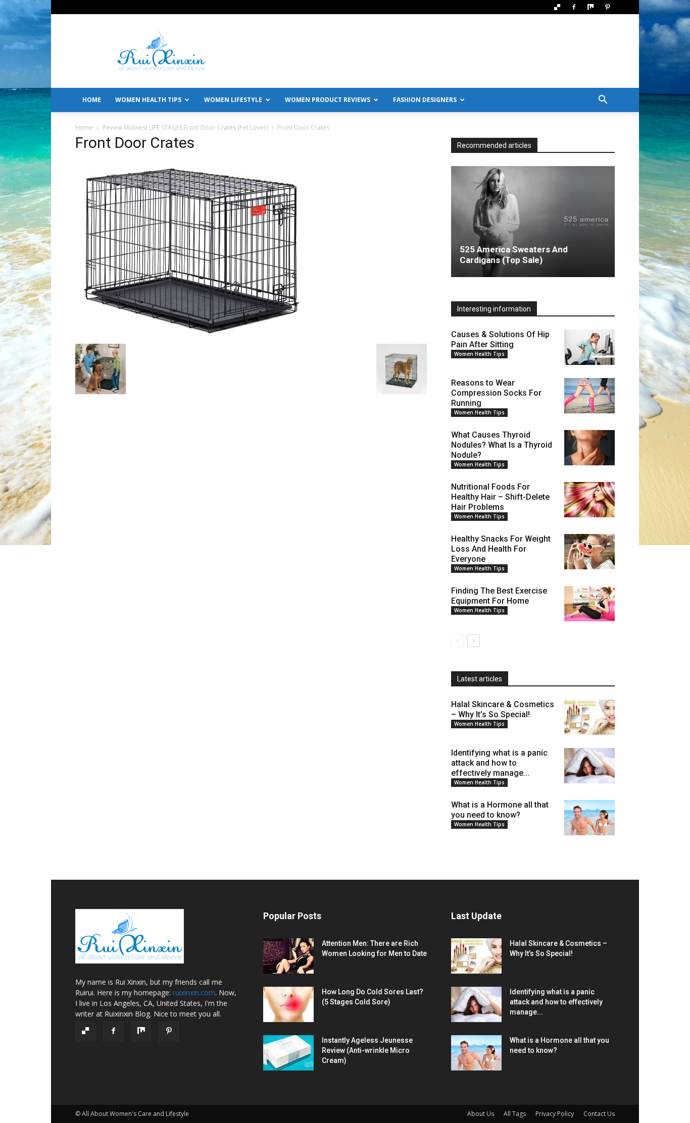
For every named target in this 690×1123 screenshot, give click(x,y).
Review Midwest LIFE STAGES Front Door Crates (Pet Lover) (185, 127)
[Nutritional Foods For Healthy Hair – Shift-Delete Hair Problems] (589, 499)
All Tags (515, 1113)
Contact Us (599, 1113)
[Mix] (590, 7)
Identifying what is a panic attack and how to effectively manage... (499, 763)
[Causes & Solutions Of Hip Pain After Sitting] (589, 347)
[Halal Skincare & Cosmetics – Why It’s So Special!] (589, 717)
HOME (91, 99)
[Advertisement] (431, 51)
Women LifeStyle (233, 99)
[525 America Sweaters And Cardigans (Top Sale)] (533, 221)
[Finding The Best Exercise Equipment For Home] (589, 603)
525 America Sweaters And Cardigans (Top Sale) (514, 254)
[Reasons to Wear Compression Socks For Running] (589, 395)
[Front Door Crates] (191, 333)
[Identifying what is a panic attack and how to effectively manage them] (589, 765)
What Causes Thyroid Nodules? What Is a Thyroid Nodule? (501, 445)
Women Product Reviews (327, 99)
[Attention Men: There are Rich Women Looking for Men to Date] (288, 956)
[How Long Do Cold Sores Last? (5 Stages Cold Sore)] (288, 1004)
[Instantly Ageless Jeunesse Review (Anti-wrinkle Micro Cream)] (288, 1053)
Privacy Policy (554, 1113)
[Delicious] (557, 7)
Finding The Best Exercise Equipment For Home (499, 596)
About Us (480, 1113)
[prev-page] (457, 640)
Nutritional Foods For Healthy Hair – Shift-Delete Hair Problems (500, 497)
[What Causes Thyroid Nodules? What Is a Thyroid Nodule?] (589, 447)
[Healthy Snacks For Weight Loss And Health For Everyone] (589, 551)
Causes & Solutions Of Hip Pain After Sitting (500, 339)
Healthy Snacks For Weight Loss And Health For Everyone (501, 549)
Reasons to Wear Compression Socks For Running (496, 393)
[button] (602, 100)
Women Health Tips (148, 99)
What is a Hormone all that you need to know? (500, 810)
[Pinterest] (607, 7)
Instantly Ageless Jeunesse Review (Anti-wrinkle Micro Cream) (367, 1050)
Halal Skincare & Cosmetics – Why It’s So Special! (502, 709)
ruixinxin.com (194, 992)
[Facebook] (573, 7)
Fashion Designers (425, 99)
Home (84, 127)
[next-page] (473, 640)
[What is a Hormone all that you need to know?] (589, 817)
